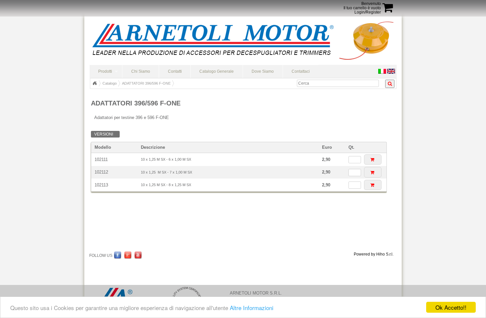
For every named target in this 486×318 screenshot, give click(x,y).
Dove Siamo (263, 71)
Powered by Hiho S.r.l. (373, 254)
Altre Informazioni (251, 307)
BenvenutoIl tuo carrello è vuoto (362, 5)
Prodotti (105, 71)
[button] (373, 159)
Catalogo (109, 83)
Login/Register (367, 12)
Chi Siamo (140, 71)
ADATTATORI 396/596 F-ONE (146, 83)
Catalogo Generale (216, 71)
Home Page (94, 83)
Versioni (103, 134)
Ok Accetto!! (450, 307)
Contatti (175, 71)
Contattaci (301, 71)
